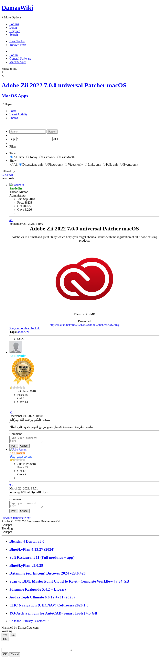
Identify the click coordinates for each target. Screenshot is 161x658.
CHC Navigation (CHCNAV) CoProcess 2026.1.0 (49, 605)
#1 (11, 220)
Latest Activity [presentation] (18, 114)
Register (14, 31)
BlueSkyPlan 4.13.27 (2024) (31, 549)
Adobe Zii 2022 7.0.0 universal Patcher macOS (64, 85)
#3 (11, 485)
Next (27, 517)
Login (13, 27)
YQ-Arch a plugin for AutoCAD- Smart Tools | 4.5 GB (53, 613)
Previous (7, 517)
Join (20, 199)
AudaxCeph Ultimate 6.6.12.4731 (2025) (42, 597)
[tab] (84, 111)
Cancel (24, 445)
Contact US (42, 621)
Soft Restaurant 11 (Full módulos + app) (41, 557)
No (13, 635)
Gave (20, 209)
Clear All (7, 174)
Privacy (28, 621)
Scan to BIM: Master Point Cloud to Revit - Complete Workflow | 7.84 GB (69, 581)
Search (13, 34)
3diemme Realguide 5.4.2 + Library (38, 589)
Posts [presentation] (12, 110)
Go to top (15, 621)
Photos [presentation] (13, 118)
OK (5, 639)
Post (13, 445)
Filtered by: (9, 171)
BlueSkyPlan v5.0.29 (26, 565)
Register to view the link (24, 328)
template (18, 517)
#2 (11, 412)
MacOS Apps (17, 62)
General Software (20, 58)
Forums (14, 24)
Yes (5, 635)
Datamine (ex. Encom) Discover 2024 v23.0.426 (47, 573)
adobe (21, 332)
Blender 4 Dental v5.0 (26, 541)
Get (19, 206)
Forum (13, 55)
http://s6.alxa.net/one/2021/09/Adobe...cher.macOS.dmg (84, 324)
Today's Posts (17, 44)
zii (28, 332)
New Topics (17, 41)
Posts (20, 202)
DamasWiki (17, 7)
